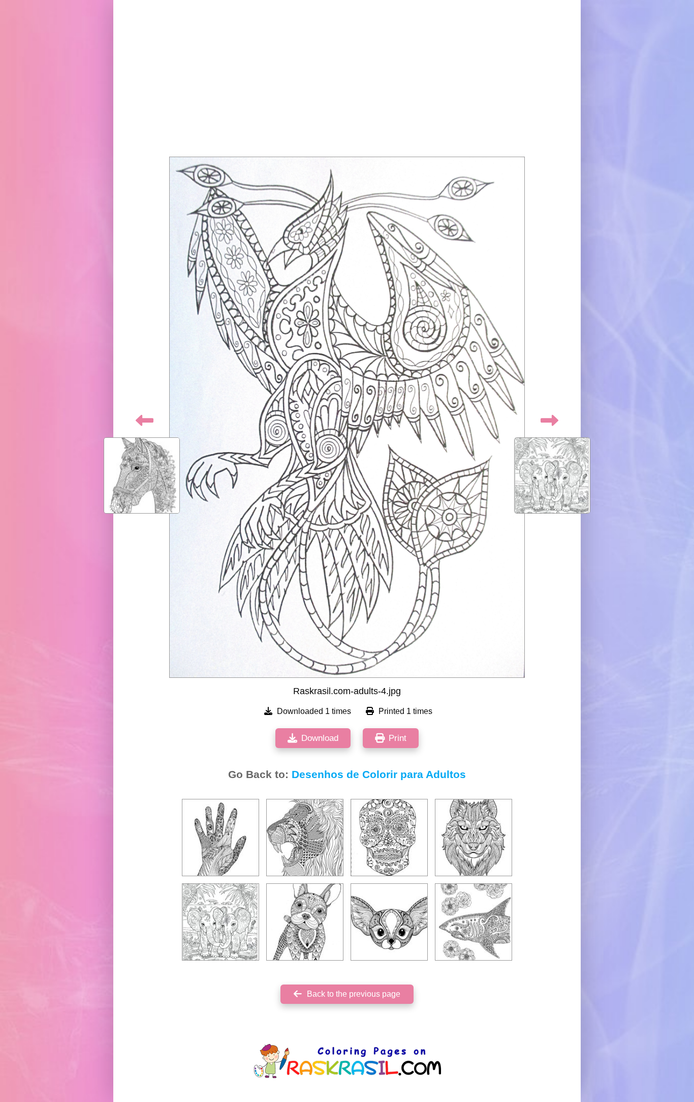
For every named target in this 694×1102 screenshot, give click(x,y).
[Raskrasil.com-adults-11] (473, 837)
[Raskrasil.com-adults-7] (220, 837)
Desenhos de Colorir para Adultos (379, 774)
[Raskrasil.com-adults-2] (473, 922)
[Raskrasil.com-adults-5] (220, 922)
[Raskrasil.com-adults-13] (304, 922)
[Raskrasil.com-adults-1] (304, 837)
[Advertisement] (347, 81)
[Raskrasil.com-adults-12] (389, 837)
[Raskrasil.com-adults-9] (389, 922)
